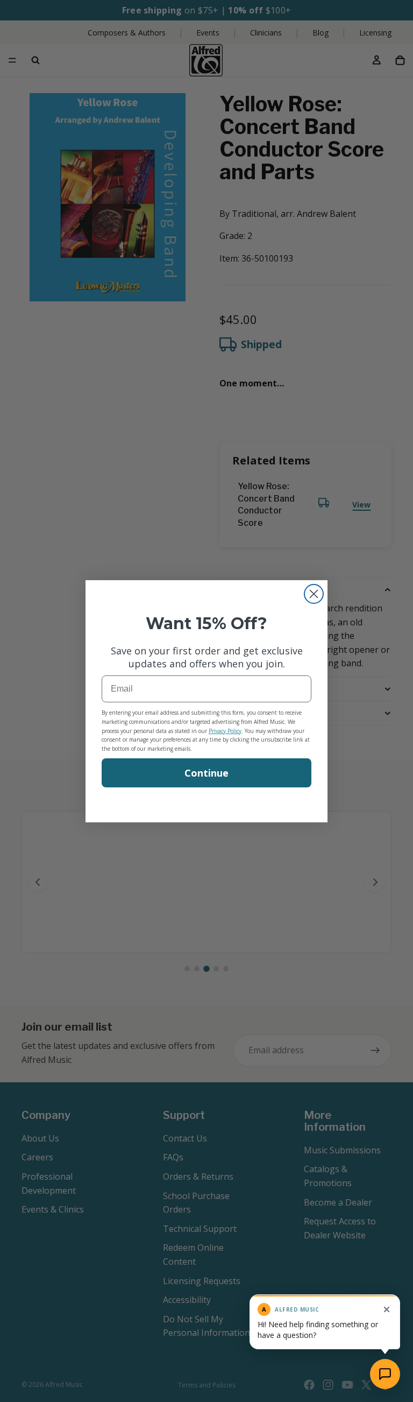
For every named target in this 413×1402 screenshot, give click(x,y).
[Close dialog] (313, 593)
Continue (206, 772)
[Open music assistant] (385, 1374)
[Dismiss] (386, 1309)
